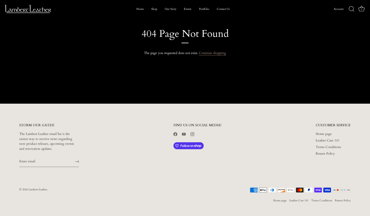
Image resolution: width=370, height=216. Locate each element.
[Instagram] (192, 134)
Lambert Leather (38, 189)
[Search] (351, 9)
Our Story (170, 9)
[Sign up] (77, 161)
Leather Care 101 (328, 140)
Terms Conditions (328, 147)
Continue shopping (212, 53)
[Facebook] (175, 134)
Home (140, 9)
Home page (324, 134)
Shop (154, 9)
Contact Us (223, 9)
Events (187, 9)
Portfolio (204, 9)
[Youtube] (184, 134)
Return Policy (325, 153)
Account (338, 9)
